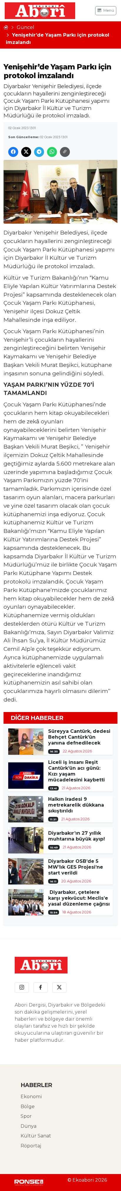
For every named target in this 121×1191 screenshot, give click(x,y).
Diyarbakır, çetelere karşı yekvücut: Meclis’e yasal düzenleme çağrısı (79, 898)
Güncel (25, 27)
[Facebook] (40, 987)
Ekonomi (31, 1096)
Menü (108, 10)
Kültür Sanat (36, 1136)
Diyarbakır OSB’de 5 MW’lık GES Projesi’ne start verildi (75, 867)
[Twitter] (59, 987)
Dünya (28, 1126)
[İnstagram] (22, 987)
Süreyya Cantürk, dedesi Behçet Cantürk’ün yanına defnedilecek (79, 737)
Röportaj (31, 1146)
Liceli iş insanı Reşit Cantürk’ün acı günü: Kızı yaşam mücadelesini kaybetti (76, 771)
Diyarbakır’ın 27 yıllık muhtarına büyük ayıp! (76, 836)
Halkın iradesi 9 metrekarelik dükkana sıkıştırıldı (76, 805)
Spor (26, 1116)
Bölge (28, 1106)
